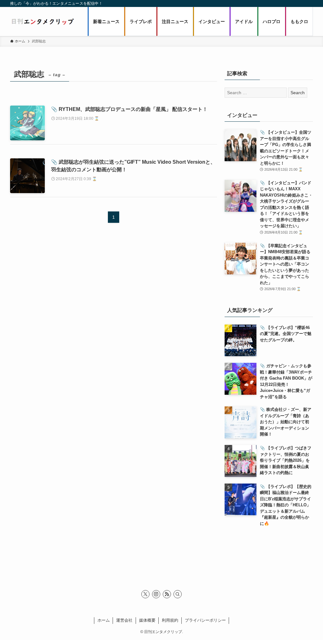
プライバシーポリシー (205, 620)
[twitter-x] (145, 594)
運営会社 (124, 620)
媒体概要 (147, 620)
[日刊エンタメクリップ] (42, 21)
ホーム (103, 620)
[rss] (167, 594)
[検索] (177, 594)
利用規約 (170, 620)
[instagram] (156, 594)
